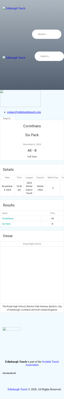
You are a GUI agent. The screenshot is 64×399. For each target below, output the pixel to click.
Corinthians (8, 218)
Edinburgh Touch (17, 389)
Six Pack (6, 223)
